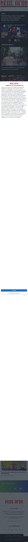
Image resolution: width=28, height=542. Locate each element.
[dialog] (14, 271)
